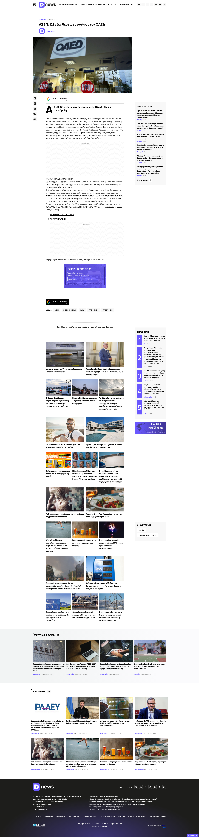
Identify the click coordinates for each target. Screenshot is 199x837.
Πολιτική (140, 152)
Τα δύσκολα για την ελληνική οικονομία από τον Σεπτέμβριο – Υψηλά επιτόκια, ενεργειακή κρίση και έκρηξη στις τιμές (111, 403)
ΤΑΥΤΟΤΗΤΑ (37, 816)
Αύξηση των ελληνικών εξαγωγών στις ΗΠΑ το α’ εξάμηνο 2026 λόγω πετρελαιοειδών (115, 723)
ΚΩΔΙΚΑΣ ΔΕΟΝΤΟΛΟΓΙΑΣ (137, 816)
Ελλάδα (139, 130)
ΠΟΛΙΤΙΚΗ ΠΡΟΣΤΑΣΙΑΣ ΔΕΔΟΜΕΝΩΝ (82, 816)
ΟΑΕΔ (82, 310)
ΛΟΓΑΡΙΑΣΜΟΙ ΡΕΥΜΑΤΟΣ (147, 535)
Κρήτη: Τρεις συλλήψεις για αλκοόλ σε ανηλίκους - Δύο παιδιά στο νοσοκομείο (150, 136)
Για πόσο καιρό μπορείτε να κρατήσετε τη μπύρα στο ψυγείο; (84, 543)
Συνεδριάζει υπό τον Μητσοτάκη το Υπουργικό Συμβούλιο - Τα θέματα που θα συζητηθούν (150, 147)
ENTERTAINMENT (125, 4)
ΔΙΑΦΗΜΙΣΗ (48, 816)
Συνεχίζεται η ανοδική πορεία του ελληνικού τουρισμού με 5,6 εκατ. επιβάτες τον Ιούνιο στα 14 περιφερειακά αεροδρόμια (110, 476)
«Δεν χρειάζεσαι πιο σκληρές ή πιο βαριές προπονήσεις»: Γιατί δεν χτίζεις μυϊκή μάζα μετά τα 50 (154, 405)
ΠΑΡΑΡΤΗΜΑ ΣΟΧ (58, 219)
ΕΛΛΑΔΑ (83, 4)
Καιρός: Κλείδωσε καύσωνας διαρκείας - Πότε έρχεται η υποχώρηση (84, 401)
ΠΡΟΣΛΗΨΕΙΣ (107, 310)
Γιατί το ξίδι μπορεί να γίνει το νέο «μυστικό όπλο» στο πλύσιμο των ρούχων (154, 338)
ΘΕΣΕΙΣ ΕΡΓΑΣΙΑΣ (110, 4)
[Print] (35, 119)
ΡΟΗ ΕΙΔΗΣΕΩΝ (144, 106)
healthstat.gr (35, 769)
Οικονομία (42, 19)
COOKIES (121, 816)
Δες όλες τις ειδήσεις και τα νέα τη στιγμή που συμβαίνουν (85, 327)
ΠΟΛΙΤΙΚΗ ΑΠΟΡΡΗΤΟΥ (107, 816)
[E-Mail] (35, 114)
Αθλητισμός (148, 397)
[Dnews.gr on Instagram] (147, 4)
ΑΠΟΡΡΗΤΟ (193, 835)
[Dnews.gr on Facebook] (139, 4)
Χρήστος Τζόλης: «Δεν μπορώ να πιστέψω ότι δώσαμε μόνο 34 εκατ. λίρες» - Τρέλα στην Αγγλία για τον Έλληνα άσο (154, 389)
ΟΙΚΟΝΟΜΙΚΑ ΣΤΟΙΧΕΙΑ (158, 816)
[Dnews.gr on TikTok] (151, 4)
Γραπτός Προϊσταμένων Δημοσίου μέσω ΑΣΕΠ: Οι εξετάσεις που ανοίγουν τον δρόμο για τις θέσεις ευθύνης (115, 666)
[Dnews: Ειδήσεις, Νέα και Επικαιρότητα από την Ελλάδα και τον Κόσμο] (47, 5)
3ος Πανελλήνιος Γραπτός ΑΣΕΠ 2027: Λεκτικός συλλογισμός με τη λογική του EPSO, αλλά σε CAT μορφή (81, 666)
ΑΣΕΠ (57, 310)
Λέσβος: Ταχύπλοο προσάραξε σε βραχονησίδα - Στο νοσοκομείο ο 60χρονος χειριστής (150, 158)
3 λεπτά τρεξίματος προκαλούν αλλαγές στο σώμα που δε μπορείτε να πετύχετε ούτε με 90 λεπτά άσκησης (57, 545)
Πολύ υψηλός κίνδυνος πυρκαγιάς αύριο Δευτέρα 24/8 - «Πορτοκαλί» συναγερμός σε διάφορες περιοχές (150, 126)
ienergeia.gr (35, 733)
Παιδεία (137, 674)
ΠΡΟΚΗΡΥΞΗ (93, 310)
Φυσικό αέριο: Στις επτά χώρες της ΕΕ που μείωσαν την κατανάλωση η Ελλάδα (83, 615)
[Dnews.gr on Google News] (156, 4)
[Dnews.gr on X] (143, 4)
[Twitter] (35, 103)
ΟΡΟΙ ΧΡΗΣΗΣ (61, 816)
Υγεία (145, 367)
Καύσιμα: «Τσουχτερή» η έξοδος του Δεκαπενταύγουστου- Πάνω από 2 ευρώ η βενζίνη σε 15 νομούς (103, 586)
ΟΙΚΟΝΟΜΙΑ (74, 4)
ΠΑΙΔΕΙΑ (98, 4)
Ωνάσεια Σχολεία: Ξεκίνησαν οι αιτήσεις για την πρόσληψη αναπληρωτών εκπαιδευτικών (149, 666)
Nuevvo (104, 826)
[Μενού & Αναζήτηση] (34, 4)
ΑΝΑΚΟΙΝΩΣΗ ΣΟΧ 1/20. (62, 214)
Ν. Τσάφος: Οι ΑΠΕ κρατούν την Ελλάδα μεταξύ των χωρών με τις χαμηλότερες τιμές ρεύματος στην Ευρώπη (150, 723)
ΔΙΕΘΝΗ (91, 4)
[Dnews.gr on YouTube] (160, 4)
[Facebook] (35, 98)
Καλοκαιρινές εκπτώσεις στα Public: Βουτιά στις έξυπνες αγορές (58, 473)
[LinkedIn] (35, 109)
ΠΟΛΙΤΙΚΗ (63, 4)
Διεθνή (139, 119)
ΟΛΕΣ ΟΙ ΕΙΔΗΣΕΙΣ (126, 787)
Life (145, 344)
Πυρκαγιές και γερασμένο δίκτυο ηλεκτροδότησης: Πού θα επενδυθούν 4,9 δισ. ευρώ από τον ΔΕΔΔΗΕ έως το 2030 (63, 586)
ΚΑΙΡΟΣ (141, 530)
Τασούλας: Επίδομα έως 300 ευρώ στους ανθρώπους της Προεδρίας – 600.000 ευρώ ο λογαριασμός (104, 372)
